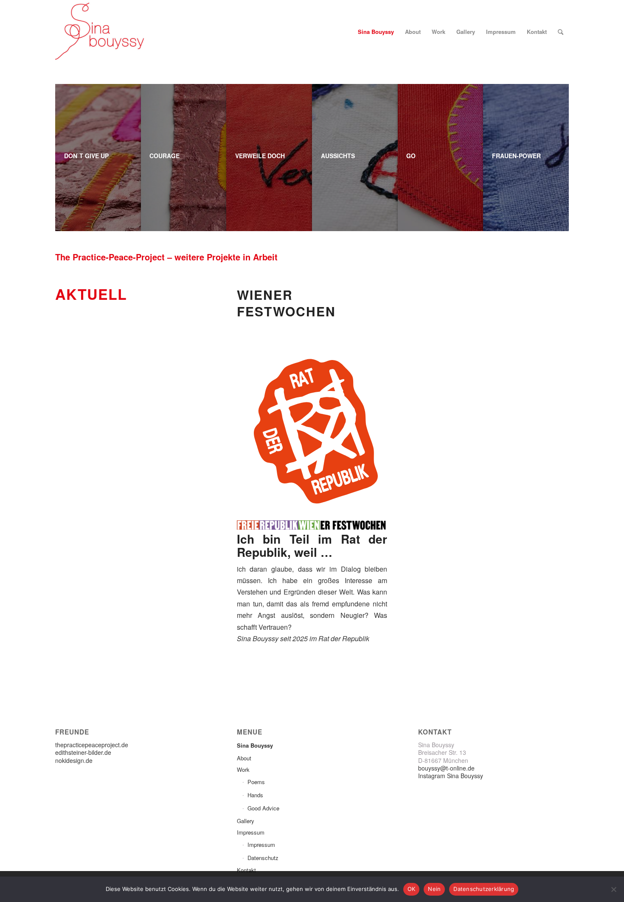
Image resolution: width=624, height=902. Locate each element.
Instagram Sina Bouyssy (450, 775)
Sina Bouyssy (255, 745)
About (244, 758)
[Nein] (613, 889)
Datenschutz (262, 858)
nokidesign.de (74, 760)
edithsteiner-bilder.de (83, 752)
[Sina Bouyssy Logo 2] (101, 32)
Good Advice (263, 808)
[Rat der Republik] (312, 432)
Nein (434, 888)
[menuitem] (375, 32)
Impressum (250, 832)
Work (243, 769)
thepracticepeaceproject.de (91, 744)
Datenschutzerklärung (483, 888)
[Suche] (560, 32)
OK (412, 888)
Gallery (245, 821)
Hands (255, 795)
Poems (256, 782)
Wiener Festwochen (286, 302)
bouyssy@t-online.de (446, 768)
